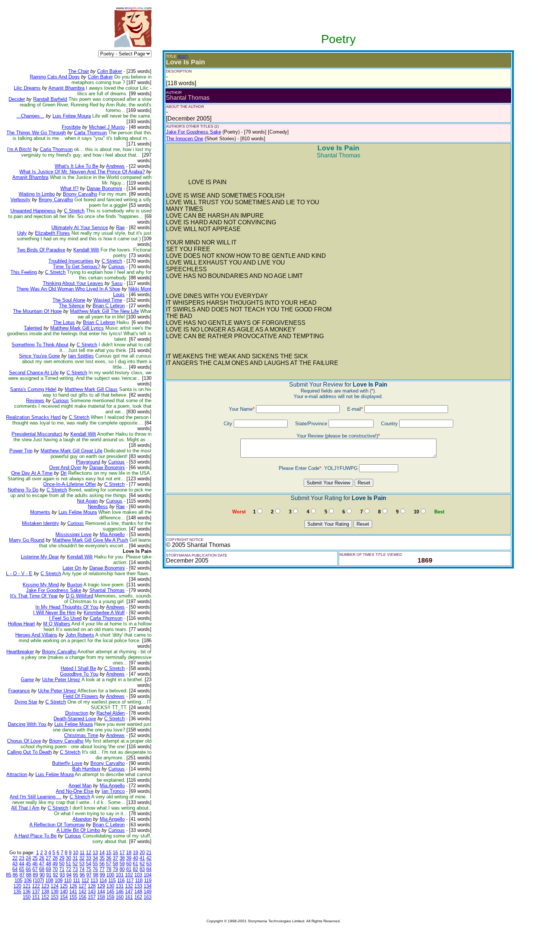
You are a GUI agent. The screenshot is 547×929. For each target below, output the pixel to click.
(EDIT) (182, 56)
